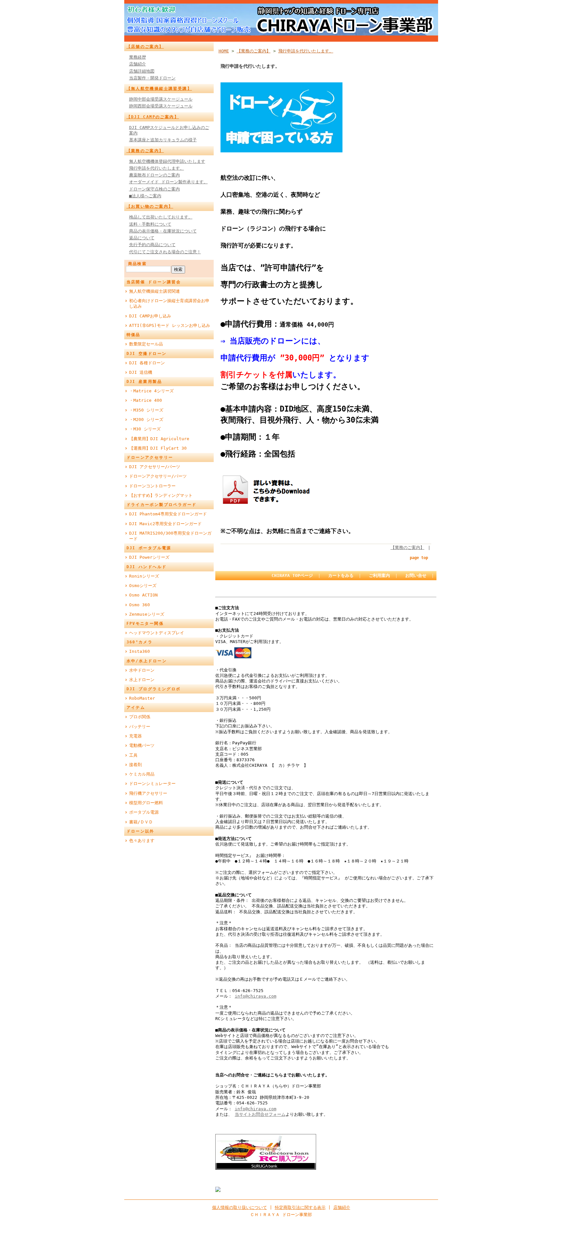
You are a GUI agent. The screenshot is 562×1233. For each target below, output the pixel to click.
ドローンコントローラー (152, 485)
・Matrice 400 (145, 400)
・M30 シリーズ (145, 429)
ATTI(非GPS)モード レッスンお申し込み (169, 325)
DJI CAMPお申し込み (150, 316)
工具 (133, 755)
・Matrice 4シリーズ (151, 390)
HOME (224, 51)
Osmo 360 (139, 604)
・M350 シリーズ (146, 410)
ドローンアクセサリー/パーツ (158, 476)
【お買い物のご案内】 (150, 206)
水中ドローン (141, 670)
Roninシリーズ (144, 576)
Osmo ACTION (143, 595)
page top (419, 557)
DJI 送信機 (140, 372)
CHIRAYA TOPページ (292, 575)
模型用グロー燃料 (146, 802)
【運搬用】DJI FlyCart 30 (158, 448)
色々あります (141, 840)
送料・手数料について (150, 224)
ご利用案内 (379, 575)
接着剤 (135, 764)
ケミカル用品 (141, 774)
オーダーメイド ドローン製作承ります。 (168, 181)
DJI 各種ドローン (147, 362)
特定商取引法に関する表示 (300, 1207)
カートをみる (341, 575)
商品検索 (137, 263)
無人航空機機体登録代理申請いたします (167, 161)
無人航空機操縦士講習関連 (154, 291)
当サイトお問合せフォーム (260, 1114)
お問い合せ (415, 575)
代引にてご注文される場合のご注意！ (165, 251)
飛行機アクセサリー (148, 793)
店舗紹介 (137, 64)
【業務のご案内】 (145, 150)
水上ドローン (141, 679)
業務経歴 (137, 57)
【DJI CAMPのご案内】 (153, 117)
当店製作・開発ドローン (152, 78)
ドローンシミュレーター (152, 783)
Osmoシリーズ (142, 585)
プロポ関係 (139, 716)
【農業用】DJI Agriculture (159, 438)
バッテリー (139, 726)
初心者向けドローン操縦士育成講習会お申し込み (169, 303)
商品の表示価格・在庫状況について (163, 231)
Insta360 (139, 651)
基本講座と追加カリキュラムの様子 (163, 139)
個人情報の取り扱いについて (239, 1207)
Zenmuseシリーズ (146, 614)
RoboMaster (142, 698)
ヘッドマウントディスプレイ (156, 632)
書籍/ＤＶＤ (141, 822)
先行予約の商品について (152, 244)
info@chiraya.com (255, 996)
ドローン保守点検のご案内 (154, 189)
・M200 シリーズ (146, 419)
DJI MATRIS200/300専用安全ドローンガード (170, 536)
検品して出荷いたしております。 (161, 217)
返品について (141, 237)
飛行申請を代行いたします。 (156, 168)
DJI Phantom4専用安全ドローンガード (168, 513)
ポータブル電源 (144, 812)
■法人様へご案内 (145, 195)
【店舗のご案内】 (145, 46)
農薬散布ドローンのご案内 (154, 175)
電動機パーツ (141, 745)
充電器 (135, 736)
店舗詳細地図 (141, 71)
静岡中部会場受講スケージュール (161, 99)
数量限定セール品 (146, 344)
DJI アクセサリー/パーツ (154, 466)
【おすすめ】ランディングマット (161, 495)
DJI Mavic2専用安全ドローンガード (165, 523)
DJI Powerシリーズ (149, 557)
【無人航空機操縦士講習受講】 (159, 88)
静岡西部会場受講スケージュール (161, 106)
